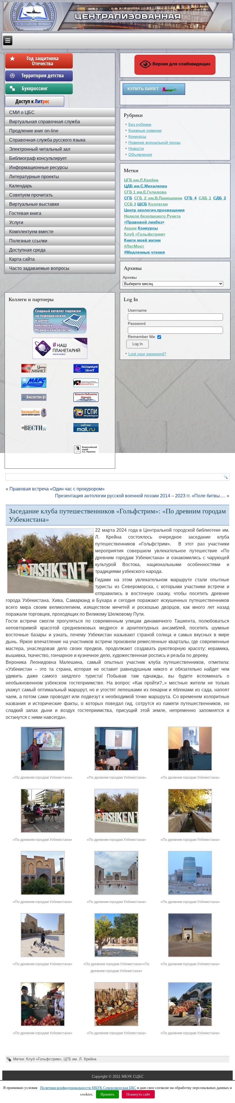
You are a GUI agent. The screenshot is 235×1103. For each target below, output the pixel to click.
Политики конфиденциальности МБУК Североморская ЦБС (88, 1088)
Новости (136, 148)
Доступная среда (27, 250)
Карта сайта (22, 259)
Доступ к (29, 101)
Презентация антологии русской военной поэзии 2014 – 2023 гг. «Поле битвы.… (140, 495)
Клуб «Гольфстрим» (43, 1059)
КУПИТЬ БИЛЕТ (143, 89)
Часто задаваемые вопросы (39, 268)
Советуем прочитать (31, 195)
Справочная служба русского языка (47, 140)
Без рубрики (139, 124)
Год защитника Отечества (42, 61)
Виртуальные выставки (34, 204)
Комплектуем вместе (31, 231)
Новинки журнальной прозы (154, 142)
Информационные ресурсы (38, 167)
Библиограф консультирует (38, 158)
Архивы (130, 277)
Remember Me (141, 336)
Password (137, 323)
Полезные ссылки (28, 240)
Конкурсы (137, 136)
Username (137, 310)
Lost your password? (147, 354)
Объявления (140, 154)
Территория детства (42, 75)
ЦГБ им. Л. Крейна (80, 1059)
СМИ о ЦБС (22, 112)
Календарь (20, 185)
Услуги (16, 222)
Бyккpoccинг (42, 88)
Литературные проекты (34, 176)
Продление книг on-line (33, 130)
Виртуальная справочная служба (44, 121)
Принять (107, 1094)
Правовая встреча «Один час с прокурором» (57, 488)
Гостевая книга (25, 213)
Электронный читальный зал (39, 149)
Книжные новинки (145, 130)
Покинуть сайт (138, 1094)
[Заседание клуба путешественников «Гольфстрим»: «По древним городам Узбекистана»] (42, 770)
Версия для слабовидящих (180, 63)
